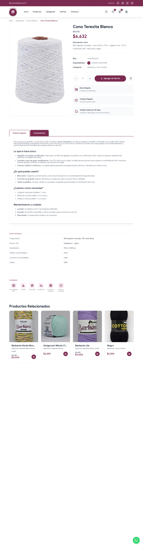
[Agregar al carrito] (34, 357)
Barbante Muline (24, 348)
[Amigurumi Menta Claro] (55, 326)
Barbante (86, 348)
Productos (37, 12)
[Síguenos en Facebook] (118, 3)
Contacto (75, 12)
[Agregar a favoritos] (131, 78)
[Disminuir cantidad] (76, 78)
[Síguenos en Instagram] (122, 3)
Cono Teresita (32, 21)
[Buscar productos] (106, 11)
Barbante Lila (82, 345)
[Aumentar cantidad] (90, 78)
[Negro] (119, 326)
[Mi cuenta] (126, 11)
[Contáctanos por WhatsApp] (127, 3)
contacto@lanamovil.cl (18, 3)
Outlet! (14, 351)
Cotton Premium (120, 348)
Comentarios (39, 133)
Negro (110, 345)
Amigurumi (54, 348)
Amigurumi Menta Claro (56, 345)
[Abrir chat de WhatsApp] (136, 540)
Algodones (20, 21)
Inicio (26, 12)
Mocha (32, 348)
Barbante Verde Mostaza (25, 345)
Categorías (50, 12)
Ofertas (63, 12)
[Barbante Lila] (87, 326)
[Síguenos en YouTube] (132, 3)
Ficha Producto (19, 133)
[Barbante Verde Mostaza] (23, 326)
